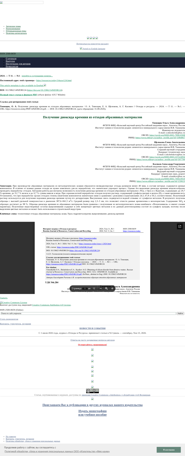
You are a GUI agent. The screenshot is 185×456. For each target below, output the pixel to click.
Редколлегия (12, 66)
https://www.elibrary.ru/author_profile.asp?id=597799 (161, 159)
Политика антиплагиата (16, 33)
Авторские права (13, 26)
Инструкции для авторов (18, 64)
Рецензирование (13, 29)
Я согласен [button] (168, 450)
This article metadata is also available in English (22, 85)
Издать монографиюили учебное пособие (92, 412)
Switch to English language (93, 49)
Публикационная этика (16, 31)
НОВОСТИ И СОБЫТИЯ (92, 328)
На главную (11, 436)
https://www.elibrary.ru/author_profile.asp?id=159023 (161, 181)
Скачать (4, 298)
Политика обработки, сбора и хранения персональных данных (33, 441)
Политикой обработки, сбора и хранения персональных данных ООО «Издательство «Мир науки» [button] (57, 451)
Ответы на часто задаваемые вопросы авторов (93, 340)
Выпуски (10, 61)
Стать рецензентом (9, 319)
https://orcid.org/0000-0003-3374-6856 (167, 157)
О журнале (11, 58)
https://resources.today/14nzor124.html (54, 80)
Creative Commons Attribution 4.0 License (51, 305)
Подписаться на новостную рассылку (92, 44)
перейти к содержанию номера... (37, 76)
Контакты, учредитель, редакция (15, 324)
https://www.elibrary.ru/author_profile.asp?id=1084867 (160, 137)
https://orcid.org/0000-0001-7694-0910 (167, 179)
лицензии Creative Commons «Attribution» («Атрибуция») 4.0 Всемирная (116, 395)
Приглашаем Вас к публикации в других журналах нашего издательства (92, 405)
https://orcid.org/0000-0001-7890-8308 (167, 135)
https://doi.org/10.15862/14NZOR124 (45, 90)
